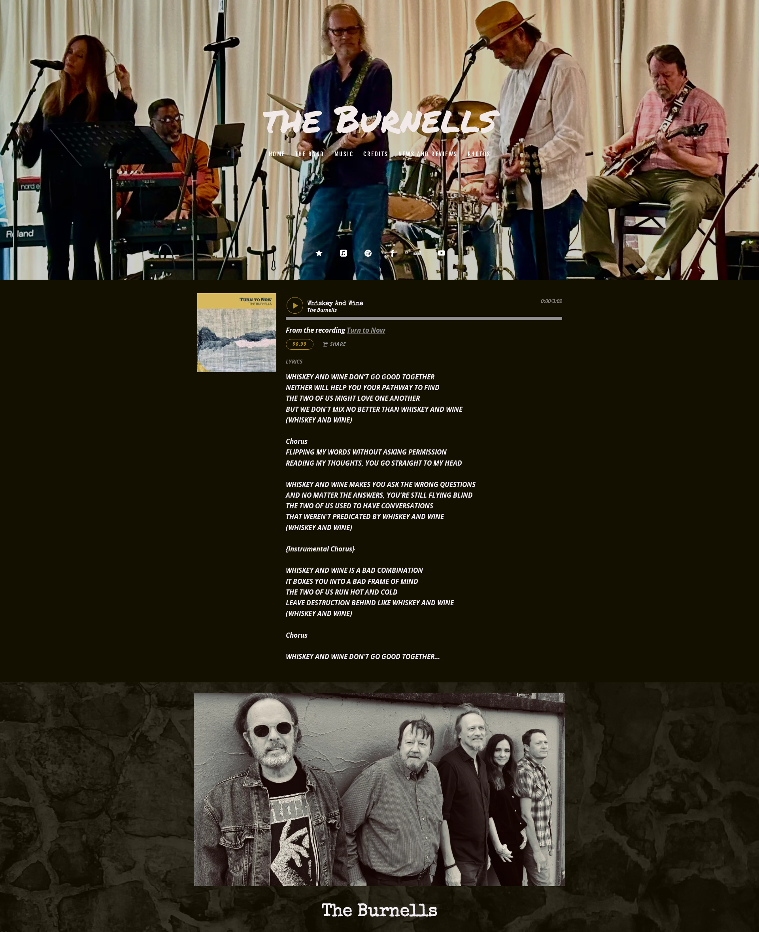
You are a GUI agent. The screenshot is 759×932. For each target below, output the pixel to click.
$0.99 (300, 344)
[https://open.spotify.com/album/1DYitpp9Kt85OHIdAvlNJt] (368, 253)
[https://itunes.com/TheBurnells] (319, 253)
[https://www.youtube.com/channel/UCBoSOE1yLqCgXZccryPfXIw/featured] (441, 253)
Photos (479, 154)
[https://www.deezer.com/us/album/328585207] (417, 253)
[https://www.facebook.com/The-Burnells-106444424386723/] (392, 253)
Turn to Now (366, 330)
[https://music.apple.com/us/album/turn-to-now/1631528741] (343, 253)
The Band (309, 154)
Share (338, 344)
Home (276, 154)
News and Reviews (427, 154)
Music (343, 154)
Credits (376, 154)
